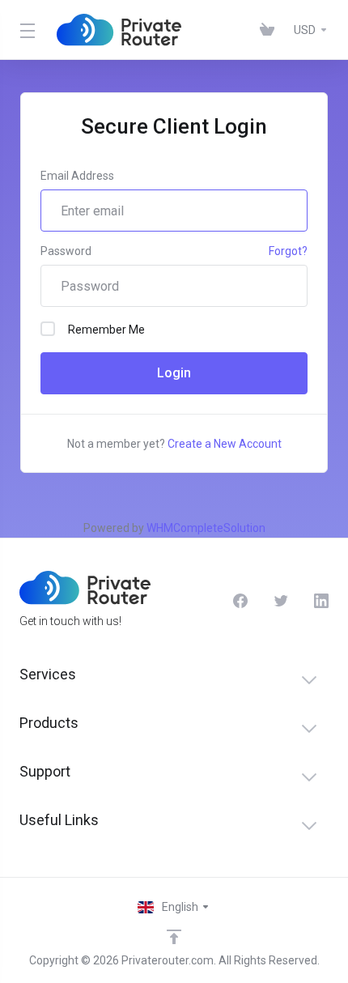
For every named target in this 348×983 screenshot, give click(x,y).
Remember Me (106, 329)
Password (65, 251)
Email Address (77, 175)
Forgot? (288, 251)
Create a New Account (225, 443)
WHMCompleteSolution (205, 527)
